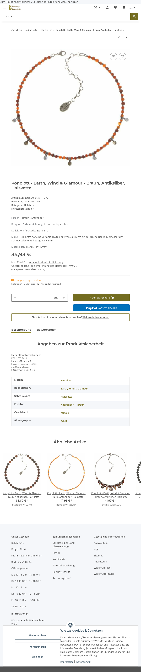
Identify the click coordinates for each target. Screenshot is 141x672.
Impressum (66, 661)
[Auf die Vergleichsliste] (113, 56)
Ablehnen (38, 656)
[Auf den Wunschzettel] (122, 56)
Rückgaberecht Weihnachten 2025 (28, 622)
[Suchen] (134, 16)
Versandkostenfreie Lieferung (46, 262)
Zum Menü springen (66, 1)
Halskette (66, 396)
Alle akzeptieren (37, 635)
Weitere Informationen (96, 317)
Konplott (66, 380)
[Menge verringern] (15, 297)
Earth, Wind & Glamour (74, 388)
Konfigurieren (38, 646)
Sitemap (98, 555)
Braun (80, 404)
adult (64, 420)
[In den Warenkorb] (14, 47)
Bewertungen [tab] (47, 329)
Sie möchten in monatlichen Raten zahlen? (70, 317)
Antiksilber (67, 404)
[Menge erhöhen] (64, 297)
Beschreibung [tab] (21, 329)
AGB (96, 549)
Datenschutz (83, 661)
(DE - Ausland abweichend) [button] (48, 283)
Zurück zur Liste (19, 29)
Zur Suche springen (43, 1)
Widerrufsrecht (102, 567)
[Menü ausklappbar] (4, 6)
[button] (107, 7)
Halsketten (30, 205)
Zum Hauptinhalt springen (15, 1)
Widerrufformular (104, 573)
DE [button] (95, 7)
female (65, 412)
